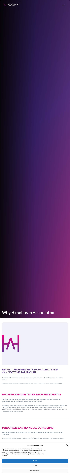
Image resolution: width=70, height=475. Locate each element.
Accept (35, 460)
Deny (35, 465)
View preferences (35, 470)
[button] (67, 445)
